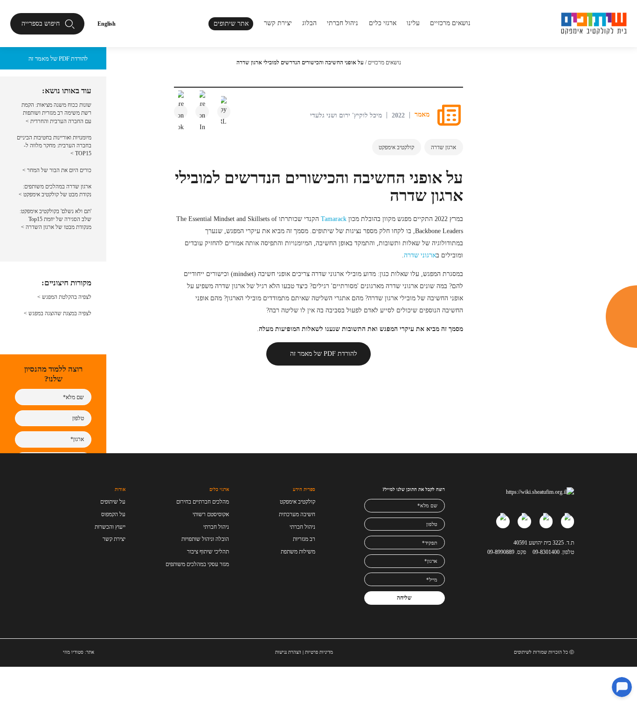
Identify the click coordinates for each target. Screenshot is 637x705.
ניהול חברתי (342, 23)
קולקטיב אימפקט (396, 147)
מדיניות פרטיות (319, 652)
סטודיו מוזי (73, 652)
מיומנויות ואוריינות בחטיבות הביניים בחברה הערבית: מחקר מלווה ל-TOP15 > (54, 146)
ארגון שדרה (443, 147)
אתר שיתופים (231, 23)
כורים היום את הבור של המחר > (56, 170)
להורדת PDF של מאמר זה (323, 353)
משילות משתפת (298, 551)
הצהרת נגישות (288, 652)
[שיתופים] (594, 24)
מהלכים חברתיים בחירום (202, 502)
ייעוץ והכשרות (110, 527)
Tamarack (333, 218)
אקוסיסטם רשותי (211, 514)
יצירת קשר (278, 23)
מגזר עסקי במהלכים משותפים (197, 564)
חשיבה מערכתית (297, 514)
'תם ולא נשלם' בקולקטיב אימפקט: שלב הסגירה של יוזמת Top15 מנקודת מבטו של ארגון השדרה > (55, 219)
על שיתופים (112, 502)
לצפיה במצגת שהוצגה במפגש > (57, 313)
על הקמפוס (113, 514)
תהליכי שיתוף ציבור (208, 551)
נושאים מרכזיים (384, 62)
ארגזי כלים (382, 23)
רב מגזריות (304, 539)
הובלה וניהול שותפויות (205, 539)
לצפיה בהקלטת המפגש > (64, 297)
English (106, 24)
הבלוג (309, 23)
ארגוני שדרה (420, 255)
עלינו (413, 23)
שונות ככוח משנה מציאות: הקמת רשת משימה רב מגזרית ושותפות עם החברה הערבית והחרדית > (56, 113)
